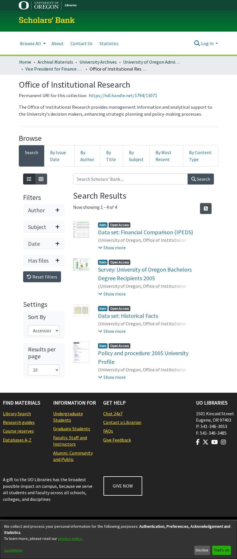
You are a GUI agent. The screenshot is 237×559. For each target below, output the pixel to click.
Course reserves (18, 431)
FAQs (108, 431)
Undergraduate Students (68, 417)
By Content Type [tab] (200, 156)
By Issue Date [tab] (58, 156)
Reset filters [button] (44, 277)
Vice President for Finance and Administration (54, 69)
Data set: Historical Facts (128, 315)
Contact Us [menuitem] (81, 43)
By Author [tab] (87, 156)
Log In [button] (207, 43)
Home (25, 62)
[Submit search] (197, 43)
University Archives (98, 62)
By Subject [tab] (136, 156)
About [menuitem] (57, 43)
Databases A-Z (17, 440)
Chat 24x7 (113, 413)
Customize (13, 550)
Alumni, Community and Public (73, 456)
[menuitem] (32, 43)
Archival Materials (55, 62)
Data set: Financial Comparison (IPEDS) (145, 232)
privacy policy (70, 538)
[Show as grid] (41, 179)
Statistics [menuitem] (108, 43)
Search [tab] (31, 152)
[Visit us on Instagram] (223, 442)
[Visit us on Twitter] (205, 442)
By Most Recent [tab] (163, 156)
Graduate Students (71, 428)
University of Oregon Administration (152, 62)
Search (203, 179)
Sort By (37, 316)
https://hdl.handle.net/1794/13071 (123, 95)
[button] (112, 247)
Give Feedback (117, 440)
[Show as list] (29, 179)
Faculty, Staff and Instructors (70, 441)
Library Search (17, 413)
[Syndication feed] (206, 208)
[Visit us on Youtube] (214, 442)
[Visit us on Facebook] (198, 442)
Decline (202, 550)
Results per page (41, 353)
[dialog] (118, 540)
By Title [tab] (111, 156)
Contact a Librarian (122, 422)
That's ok (221, 550)
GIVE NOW (123, 486)
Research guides (19, 422)
